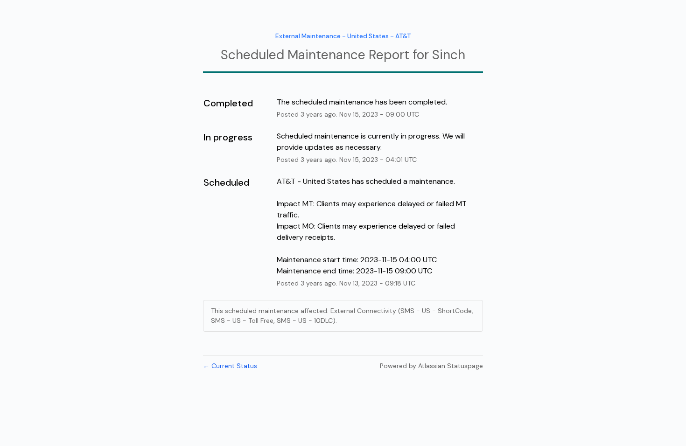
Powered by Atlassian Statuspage (431, 366)
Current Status (230, 366)
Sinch (448, 54)
